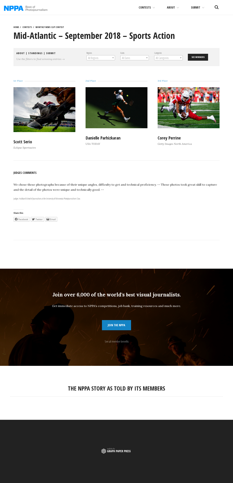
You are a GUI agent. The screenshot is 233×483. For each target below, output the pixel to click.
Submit (195, 7)
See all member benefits (117, 341)
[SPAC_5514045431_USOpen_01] (116, 127)
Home (16, 27)
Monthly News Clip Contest (49, 27)
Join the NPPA (116, 325)
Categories (158, 52)
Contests (145, 7)
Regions (89, 52)
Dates (122, 52)
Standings (35, 53)
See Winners (198, 57)
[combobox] (100, 57)
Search (217, 6)
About (171, 7)
